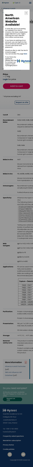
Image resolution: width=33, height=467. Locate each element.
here (25, 54)
